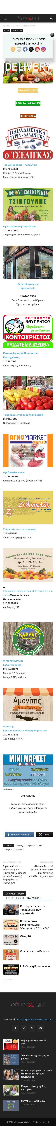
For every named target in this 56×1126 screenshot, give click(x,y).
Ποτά (40, 845)
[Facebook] (15, 1028)
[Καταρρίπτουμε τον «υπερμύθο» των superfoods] (11, 909)
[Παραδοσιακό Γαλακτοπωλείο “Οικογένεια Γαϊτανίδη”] (11, 924)
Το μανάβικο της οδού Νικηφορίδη (23, 414)
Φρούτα (19, 849)
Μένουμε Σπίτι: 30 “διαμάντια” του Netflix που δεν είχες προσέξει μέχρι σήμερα (40, 871)
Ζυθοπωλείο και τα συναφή (19, 529)
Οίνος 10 (25, 936)
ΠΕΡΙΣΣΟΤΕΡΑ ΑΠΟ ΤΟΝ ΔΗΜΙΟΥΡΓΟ (23, 898)
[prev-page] (5, 981)
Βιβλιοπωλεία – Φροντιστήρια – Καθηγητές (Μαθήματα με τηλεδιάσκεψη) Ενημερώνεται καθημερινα (14, 874)
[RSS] (32, 1028)
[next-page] (10, 981)
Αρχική (6, 25)
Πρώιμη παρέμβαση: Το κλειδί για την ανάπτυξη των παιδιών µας (36, 1073)
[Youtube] (40, 1028)
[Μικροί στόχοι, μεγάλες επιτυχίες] (11, 1090)
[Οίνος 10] (11, 939)
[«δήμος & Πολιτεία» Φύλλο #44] (11, 1044)
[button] (5, 18)
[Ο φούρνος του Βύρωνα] (11, 954)
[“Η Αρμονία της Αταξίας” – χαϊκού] (11, 1059)
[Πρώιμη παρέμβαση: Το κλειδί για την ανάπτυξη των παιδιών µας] (11, 1074)
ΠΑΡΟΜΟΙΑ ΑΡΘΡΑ (14, 893)
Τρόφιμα (8, 849)
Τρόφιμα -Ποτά (28, 25)
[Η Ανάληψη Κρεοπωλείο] (11, 969)
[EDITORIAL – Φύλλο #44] (11, 1105)
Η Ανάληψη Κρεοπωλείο (35, 966)
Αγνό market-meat (14, 472)
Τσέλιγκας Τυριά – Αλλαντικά (20, 164)
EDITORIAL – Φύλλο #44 (33, 1101)
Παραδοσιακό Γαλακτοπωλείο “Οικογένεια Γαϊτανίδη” (34, 925)
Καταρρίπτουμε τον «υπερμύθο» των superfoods (32, 910)
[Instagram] (24, 1028)
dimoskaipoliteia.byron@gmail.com (34, 1019)
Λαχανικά (30, 845)
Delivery (19, 845)
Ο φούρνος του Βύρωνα (34, 951)
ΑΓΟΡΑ (15, 25)
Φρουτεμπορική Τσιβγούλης (19, 226)
